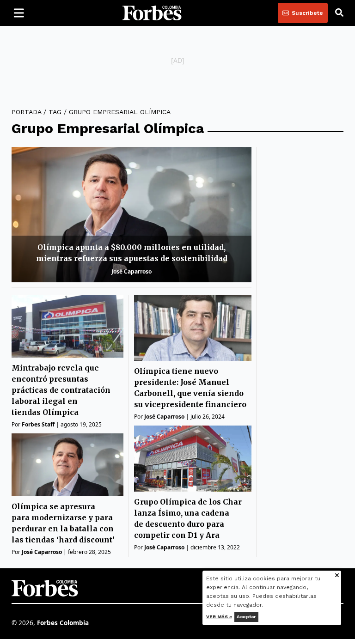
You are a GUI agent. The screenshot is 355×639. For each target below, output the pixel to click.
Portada (26, 112)
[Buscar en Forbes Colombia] (339, 13)
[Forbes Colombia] (152, 13)
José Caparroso (131, 271)
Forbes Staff (38, 424)
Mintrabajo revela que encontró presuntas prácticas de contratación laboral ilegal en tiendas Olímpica (61, 390)
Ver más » (219, 616)
